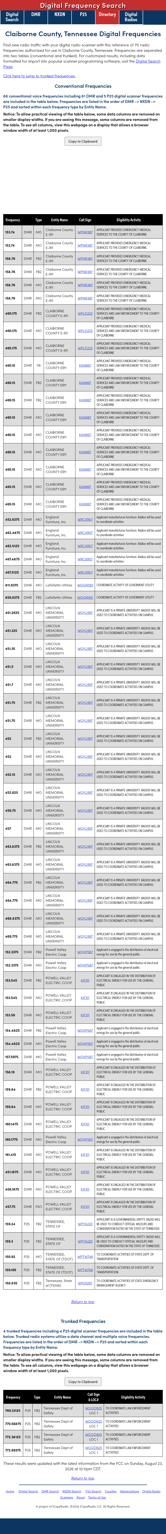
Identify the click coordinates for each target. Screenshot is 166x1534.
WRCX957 (85, 519)
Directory (107, 13)
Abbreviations (129, 1491)
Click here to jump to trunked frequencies (39, 75)
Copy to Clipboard (83, 141)
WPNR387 (85, 231)
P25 (83, 13)
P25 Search (93, 1491)
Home (10, 1491)
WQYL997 (85, 612)
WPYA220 (85, 1223)
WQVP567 (85, 951)
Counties (111, 1491)
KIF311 (85, 980)
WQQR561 (85, 584)
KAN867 (85, 365)
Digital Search (12, 16)
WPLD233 (85, 313)
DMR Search (50, 1491)
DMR (35, 13)
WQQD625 (93, 1407)
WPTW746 (85, 1256)
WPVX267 (85, 1282)
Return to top (82, 1301)
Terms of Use (97, 1497)
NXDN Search (71, 1491)
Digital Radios (131, 16)
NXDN (59, 13)
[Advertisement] (83, 180)
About (81, 1497)
